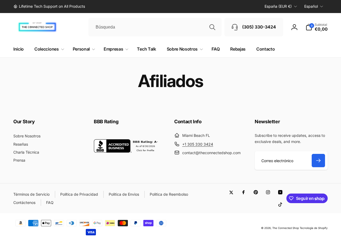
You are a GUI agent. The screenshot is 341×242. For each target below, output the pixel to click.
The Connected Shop (285, 227)
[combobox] (155, 27)
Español (311, 6)
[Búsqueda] (212, 27)
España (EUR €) (278, 6)
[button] (317, 27)
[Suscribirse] (318, 160)
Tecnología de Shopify (314, 227)
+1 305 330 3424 (197, 144)
